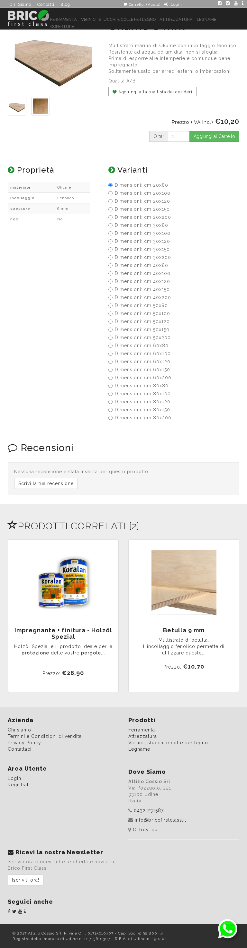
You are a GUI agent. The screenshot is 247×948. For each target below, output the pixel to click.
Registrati (19, 784)
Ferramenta (63, 19)
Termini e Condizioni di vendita (45, 736)
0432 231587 (149, 810)
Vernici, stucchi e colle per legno (118, 19)
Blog (65, 4)
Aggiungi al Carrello (214, 136)
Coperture (62, 26)
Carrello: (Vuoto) (143, 4)
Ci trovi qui (146, 829)
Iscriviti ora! (25, 880)
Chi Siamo (20, 4)
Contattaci (20, 749)
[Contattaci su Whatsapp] (227, 928)
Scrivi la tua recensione (46, 483)
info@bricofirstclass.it (160, 820)
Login (176, 4)
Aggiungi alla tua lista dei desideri (154, 92)
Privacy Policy (24, 742)
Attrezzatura (176, 19)
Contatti (45, 4)
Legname (206, 19)
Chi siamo (19, 729)
